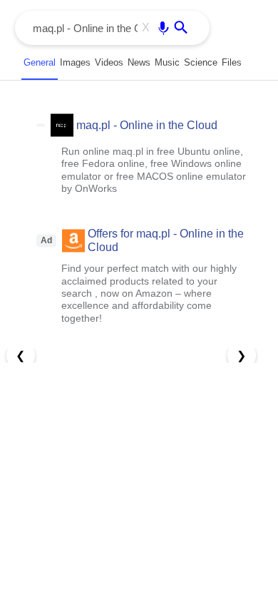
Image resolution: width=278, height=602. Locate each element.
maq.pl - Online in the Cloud (146, 124)
